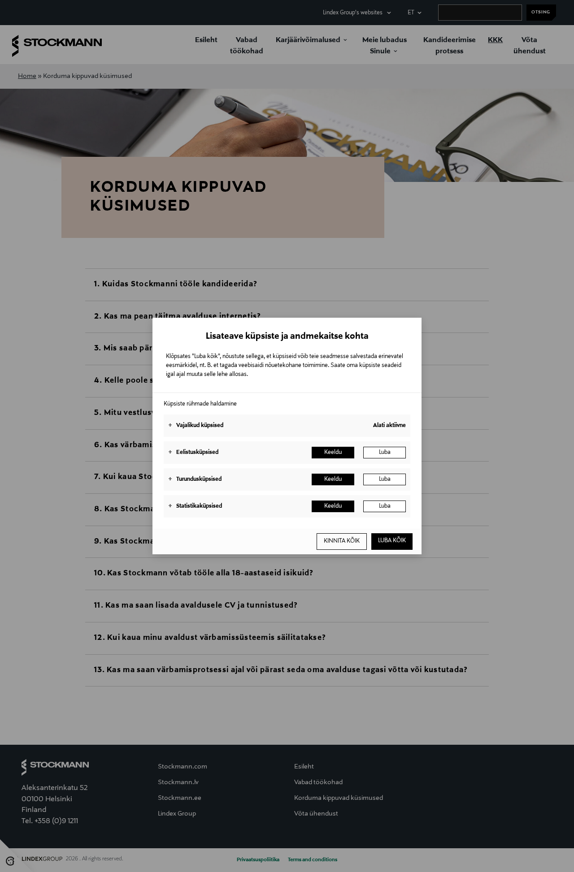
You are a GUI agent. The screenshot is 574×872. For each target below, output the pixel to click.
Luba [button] (385, 452)
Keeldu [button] (333, 452)
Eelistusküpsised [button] (193, 453)
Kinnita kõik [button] (342, 541)
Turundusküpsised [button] (195, 479)
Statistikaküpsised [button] (195, 506)
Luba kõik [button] (392, 541)
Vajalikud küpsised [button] (195, 426)
